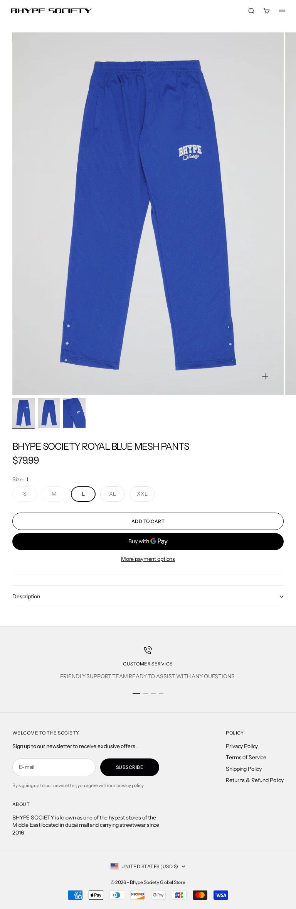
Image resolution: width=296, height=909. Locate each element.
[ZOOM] (265, 376)
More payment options (148, 558)
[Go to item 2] (49, 413)
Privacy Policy (242, 746)
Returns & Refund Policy (255, 780)
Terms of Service (246, 757)
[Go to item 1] (23, 413)
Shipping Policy (244, 768)
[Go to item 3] (74, 413)
